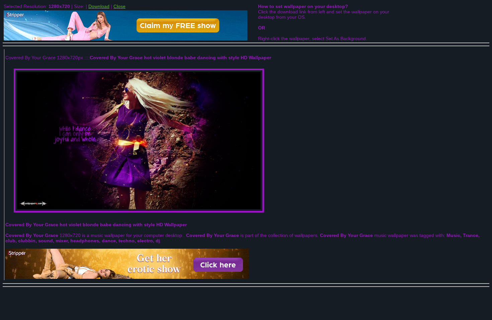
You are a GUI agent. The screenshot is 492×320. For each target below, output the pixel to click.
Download (98, 6)
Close (119, 6)
